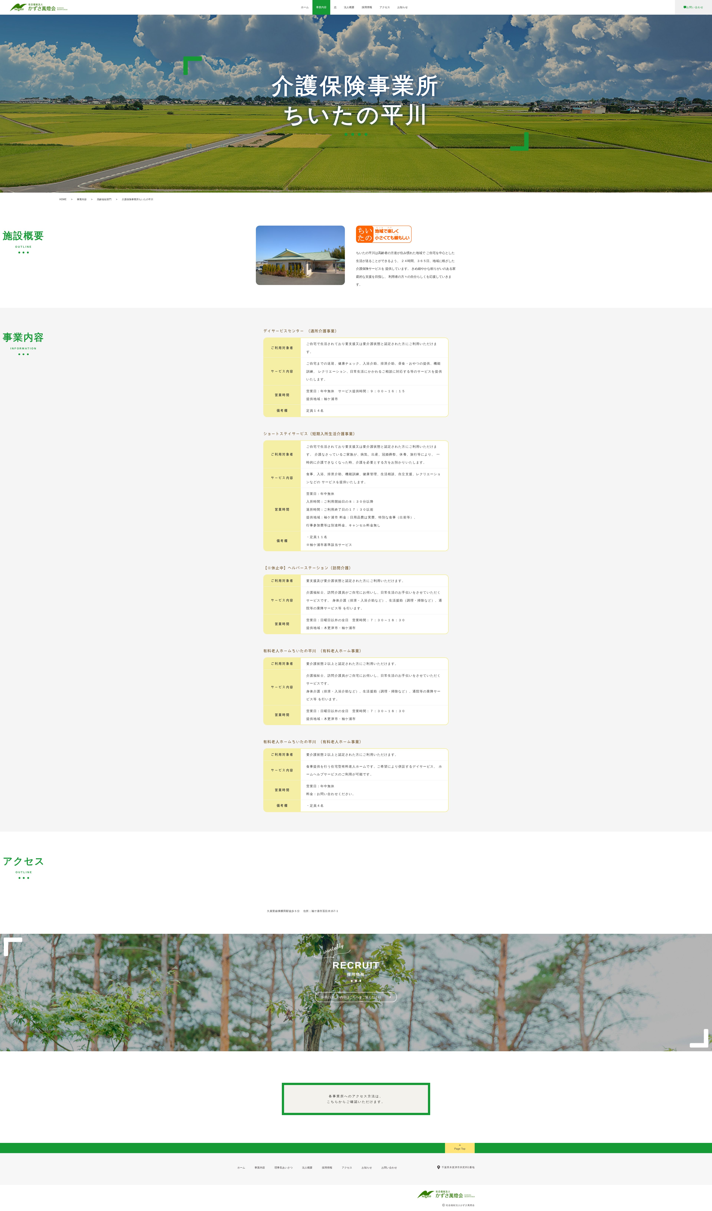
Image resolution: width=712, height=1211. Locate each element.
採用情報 (367, 7)
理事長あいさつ (283, 1167)
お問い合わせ (694, 7)
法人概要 (349, 7)
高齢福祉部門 (104, 199)
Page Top (459, 1148)
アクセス (385, 7)
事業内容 (321, 7)
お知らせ (402, 7)
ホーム (305, 7)
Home (63, 199)
